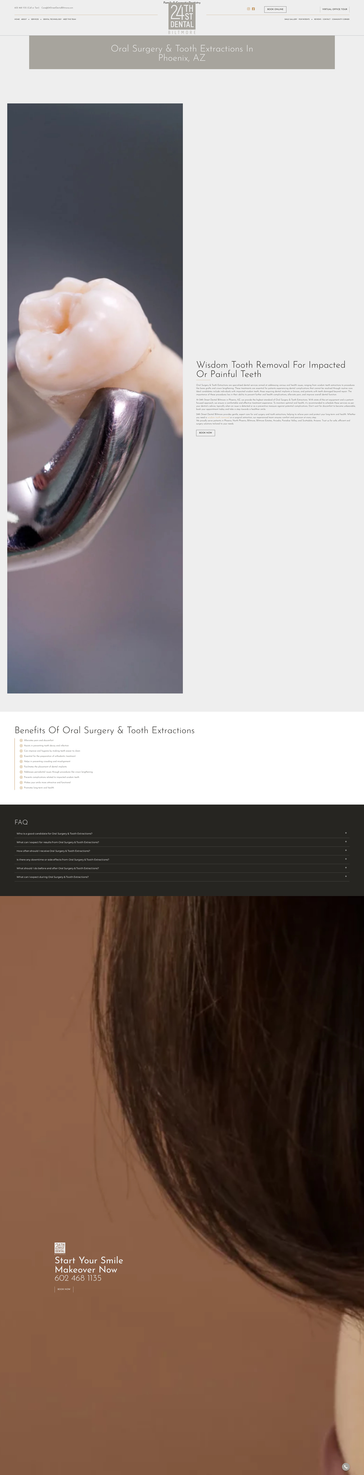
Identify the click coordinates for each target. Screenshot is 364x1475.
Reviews (317, 19)
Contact (326, 19)
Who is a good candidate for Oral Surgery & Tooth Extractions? (54, 833)
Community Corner (340, 19)
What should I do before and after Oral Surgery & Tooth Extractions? (58, 868)
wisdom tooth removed (218, 417)
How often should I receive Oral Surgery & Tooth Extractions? (53, 851)
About (24, 19)
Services (35, 19)
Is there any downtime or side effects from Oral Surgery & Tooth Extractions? (63, 859)
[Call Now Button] (346, 1467)
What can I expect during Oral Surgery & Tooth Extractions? (53, 877)
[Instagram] (248, 9)
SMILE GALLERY (291, 19)
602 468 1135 (78, 1278)
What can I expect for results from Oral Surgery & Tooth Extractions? (58, 842)
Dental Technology (52, 19)
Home (17, 19)
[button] (275, 9)
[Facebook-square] (253, 9)
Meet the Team (69, 19)
